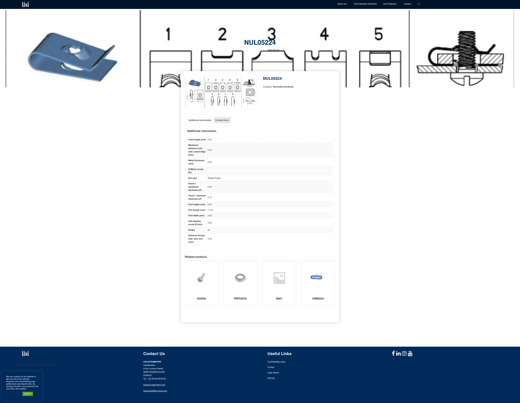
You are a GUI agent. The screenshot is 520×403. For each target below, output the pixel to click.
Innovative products (257, 50)
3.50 (210, 222)
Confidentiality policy (276, 361)
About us (342, 4)
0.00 (210, 204)
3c (209, 229)
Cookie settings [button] (13, 394)
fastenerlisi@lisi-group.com (155, 390)
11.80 (210, 209)
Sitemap (271, 377)
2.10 (210, 197)
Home (244, 50)
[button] (419, 4)
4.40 (210, 238)
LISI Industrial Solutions (365, 4)
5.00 (210, 139)
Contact (407, 4)
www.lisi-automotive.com (154, 384)
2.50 (210, 186)
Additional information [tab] (200, 120)
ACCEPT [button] (27, 394)
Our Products (389, 4)
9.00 (210, 215)
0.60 (210, 162)
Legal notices (273, 372)
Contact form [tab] (222, 120)
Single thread (214, 177)
